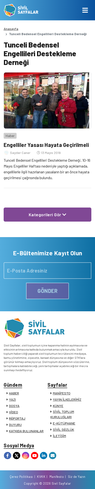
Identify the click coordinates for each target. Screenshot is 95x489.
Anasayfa (11, 29)
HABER (14, 393)
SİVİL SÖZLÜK (63, 429)
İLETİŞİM (59, 436)
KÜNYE (58, 406)
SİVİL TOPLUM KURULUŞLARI (62, 414)
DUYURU (15, 425)
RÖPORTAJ (17, 418)
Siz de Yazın (77, 477)
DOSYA (14, 406)
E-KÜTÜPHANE (64, 423)
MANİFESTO (61, 393)
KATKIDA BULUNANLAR (26, 431)
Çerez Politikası (21, 477)
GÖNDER (47, 291)
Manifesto (56, 477)
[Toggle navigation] (85, 10)
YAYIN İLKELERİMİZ (67, 399)
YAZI (12, 399)
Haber (10, 136)
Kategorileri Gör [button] (46, 214)
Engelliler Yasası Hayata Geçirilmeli (46, 145)
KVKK (41, 477)
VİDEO (13, 412)
